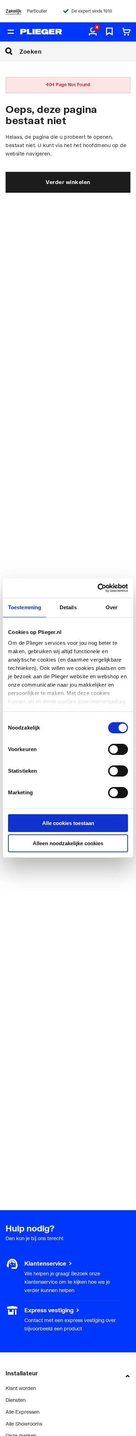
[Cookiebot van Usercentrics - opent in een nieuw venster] (98, 588)
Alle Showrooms (24, 1424)
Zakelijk (13, 11)
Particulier (37, 11)
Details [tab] (68, 607)
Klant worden (21, 1388)
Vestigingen (19, 1310)
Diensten (15, 1400)
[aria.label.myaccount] (92, 32)
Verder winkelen (68, 182)
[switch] (118, 749)
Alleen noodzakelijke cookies (68, 843)
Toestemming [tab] (24, 607)
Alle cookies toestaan (68, 823)
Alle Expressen (22, 1412)
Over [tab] (112, 607)
